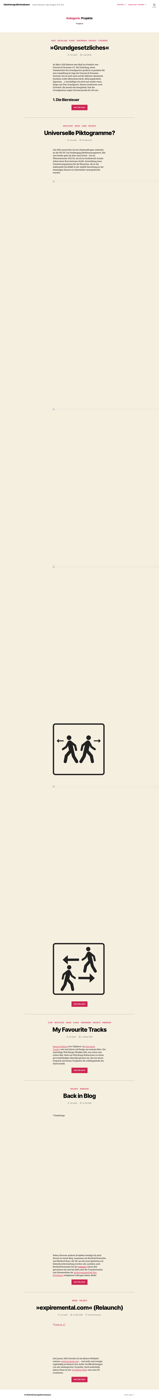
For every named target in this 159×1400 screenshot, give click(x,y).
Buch (53, 40)
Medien (75, 1300)
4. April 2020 (87, 55)
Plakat (72, 40)
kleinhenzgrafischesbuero (17, 4)
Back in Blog (79, 1095)
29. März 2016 (87, 140)
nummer (82, 1267)
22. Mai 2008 (86, 1103)
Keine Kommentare (94, 1315)
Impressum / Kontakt (136, 5)
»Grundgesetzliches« (79, 47)
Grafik (77, 126)
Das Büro (120, 5)
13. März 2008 (78, 1315)
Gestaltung (62, 40)
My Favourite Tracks (79, 1029)
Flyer (50, 1022)
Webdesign (106, 1022)
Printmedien (82, 40)
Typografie (103, 40)
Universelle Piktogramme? (79, 132)
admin (75, 55)
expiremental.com (70, 1361)
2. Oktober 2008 (86, 1037)
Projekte (92, 40)
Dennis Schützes (60, 1046)
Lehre (84, 126)
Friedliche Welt (79, 1370)
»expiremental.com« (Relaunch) (79, 1307)
